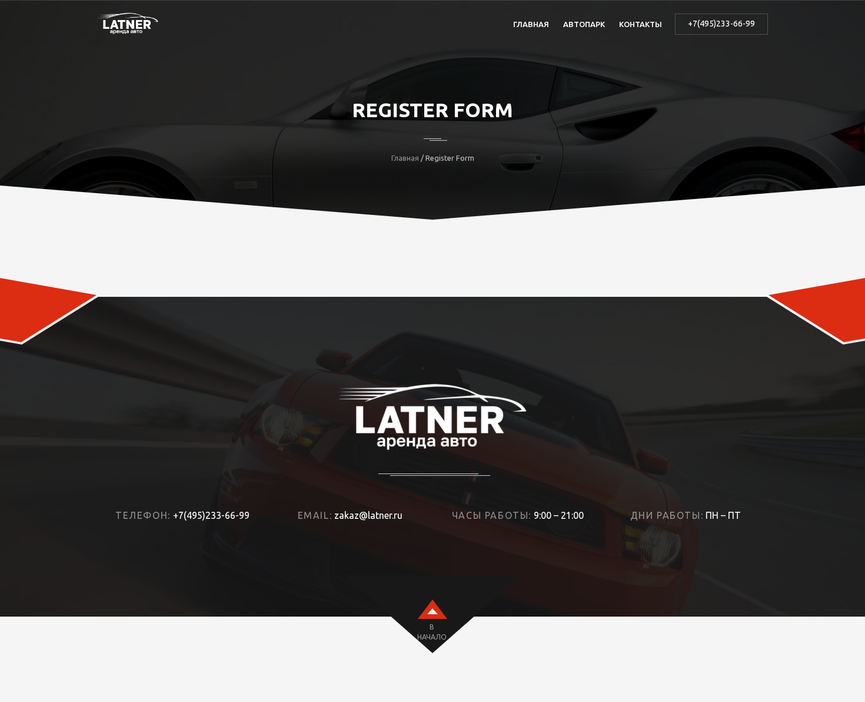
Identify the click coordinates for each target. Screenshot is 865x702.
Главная (531, 24)
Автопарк (584, 24)
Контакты (640, 24)
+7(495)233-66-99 (721, 23)
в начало (432, 632)
